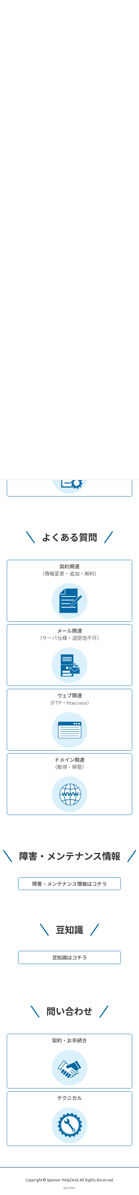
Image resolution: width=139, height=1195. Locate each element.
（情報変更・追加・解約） (69, 570)
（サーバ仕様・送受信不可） (69, 634)
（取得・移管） (69, 763)
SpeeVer (69, 1188)
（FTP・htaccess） (69, 699)
